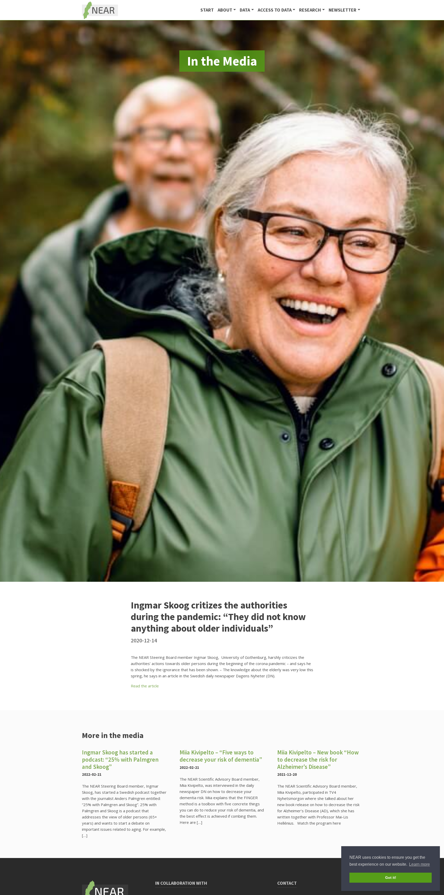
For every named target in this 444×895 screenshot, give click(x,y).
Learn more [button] (419, 864)
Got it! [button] (390, 877)
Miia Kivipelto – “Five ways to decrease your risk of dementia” (221, 756)
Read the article (145, 685)
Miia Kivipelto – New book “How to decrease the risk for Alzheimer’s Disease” (318, 759)
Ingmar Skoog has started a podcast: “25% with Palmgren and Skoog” (120, 759)
